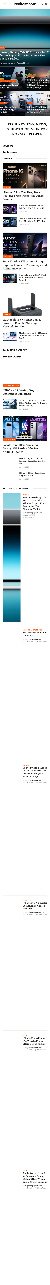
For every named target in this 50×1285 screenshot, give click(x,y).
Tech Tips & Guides (11, 385)
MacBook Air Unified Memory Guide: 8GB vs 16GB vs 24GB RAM (33, 335)
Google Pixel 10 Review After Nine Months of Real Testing (32, 219)
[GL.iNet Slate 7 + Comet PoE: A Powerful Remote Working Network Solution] (25, 303)
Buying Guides (9, 440)
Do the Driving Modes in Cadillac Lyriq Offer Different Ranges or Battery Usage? (35, 772)
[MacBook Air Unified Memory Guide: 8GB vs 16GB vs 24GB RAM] (10, 336)
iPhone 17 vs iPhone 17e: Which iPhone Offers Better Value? (34, 1040)
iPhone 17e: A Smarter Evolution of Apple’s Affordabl (35, 905)
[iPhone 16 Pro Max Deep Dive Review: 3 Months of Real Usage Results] (25, 175)
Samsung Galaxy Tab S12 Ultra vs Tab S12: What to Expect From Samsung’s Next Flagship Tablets (34, 503)
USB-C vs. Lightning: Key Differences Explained (18, 392)
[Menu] (4, 4)
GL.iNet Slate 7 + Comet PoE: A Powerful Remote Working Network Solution (22, 323)
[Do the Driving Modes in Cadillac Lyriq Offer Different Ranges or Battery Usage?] (12, 828)
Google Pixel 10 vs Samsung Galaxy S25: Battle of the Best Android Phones (21, 448)
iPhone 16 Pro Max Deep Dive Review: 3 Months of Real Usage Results (23, 196)
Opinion (7, 314)
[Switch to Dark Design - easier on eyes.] (42, 4)
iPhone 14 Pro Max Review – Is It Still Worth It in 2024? (32, 206)
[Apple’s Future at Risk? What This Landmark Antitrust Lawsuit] (10, 278)
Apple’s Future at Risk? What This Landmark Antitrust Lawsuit (32, 277)
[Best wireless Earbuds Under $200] (12, 692)
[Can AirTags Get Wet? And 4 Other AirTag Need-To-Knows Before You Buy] (10, 404)
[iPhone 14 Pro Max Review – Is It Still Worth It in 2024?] (10, 209)
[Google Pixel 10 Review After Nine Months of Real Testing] (10, 222)
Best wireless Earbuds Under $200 (35, 634)
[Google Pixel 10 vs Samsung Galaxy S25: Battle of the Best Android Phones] (25, 428)
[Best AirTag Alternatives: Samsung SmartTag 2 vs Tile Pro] (10, 462)
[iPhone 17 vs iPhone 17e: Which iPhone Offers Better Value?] (12, 1098)
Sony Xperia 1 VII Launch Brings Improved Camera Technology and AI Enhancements (25, 265)
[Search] (46, 4)
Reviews (7, 187)
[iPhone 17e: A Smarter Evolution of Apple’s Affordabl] (12, 963)
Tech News (8, 256)
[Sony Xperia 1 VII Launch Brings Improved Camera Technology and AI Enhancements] (25, 245)
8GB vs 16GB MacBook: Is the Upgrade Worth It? (32, 474)
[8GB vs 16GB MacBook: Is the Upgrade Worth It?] (10, 476)
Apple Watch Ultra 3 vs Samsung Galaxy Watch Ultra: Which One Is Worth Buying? (35, 1177)
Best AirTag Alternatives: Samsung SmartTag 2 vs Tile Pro (32, 461)
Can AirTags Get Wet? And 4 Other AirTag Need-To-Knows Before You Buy (33, 403)
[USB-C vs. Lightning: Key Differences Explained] (25, 374)
